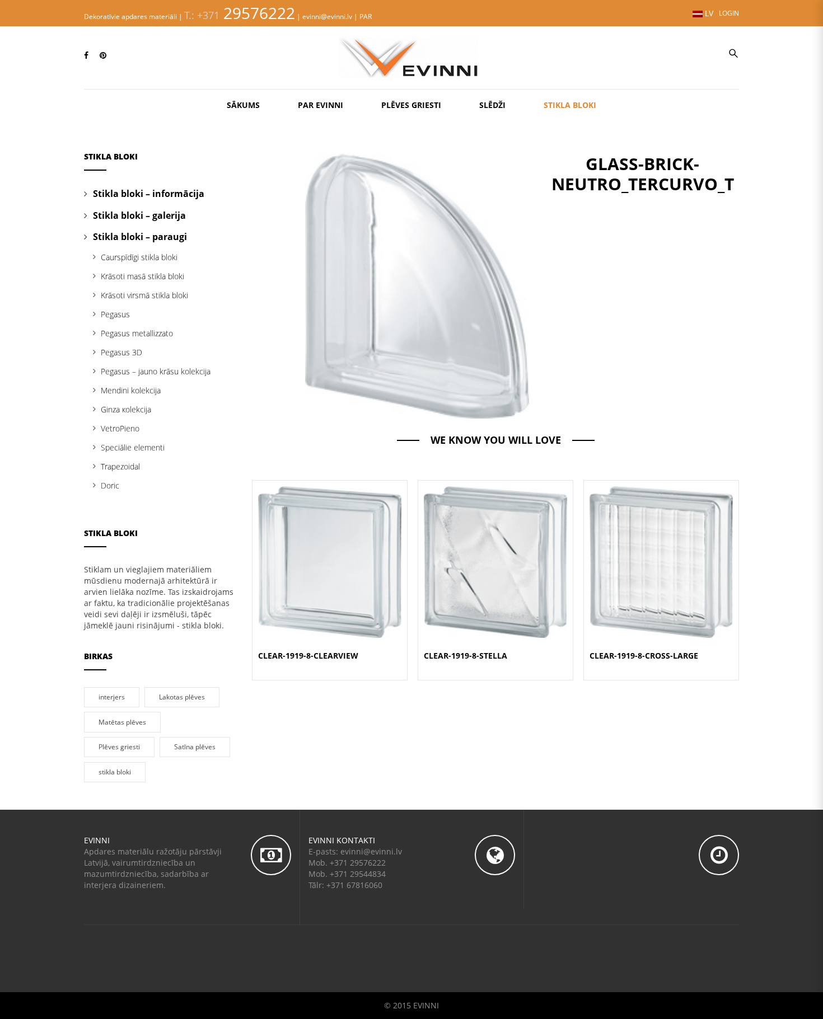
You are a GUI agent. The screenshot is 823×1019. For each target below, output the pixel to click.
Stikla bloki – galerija (139, 215)
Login (729, 12)
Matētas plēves (122, 721)
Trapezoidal (120, 466)
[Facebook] (86, 55)
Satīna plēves (195, 746)
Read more (330, 575)
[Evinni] (411, 56)
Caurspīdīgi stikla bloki (139, 257)
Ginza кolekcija (126, 409)
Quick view (329, 548)
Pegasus (115, 314)
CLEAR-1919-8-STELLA (465, 655)
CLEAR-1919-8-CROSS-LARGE (644, 655)
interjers (112, 696)
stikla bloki (115, 771)
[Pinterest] (103, 55)
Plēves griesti (119, 746)
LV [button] (708, 13)
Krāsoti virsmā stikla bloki (144, 295)
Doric (110, 485)
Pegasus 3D (121, 352)
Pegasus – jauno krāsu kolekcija (156, 371)
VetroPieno (120, 428)
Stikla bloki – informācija (148, 193)
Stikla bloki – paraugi (140, 237)
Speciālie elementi (133, 447)
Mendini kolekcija (131, 390)
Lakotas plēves (182, 696)
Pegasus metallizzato (137, 333)
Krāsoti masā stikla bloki (142, 276)
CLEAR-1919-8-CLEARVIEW (308, 655)
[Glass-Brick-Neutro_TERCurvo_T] (417, 285)
